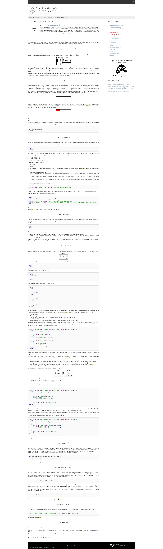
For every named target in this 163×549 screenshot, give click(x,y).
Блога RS (59, 27)
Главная (30, 17)
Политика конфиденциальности (36, 547)
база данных (113, 90)
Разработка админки (116, 40)
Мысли (111, 57)
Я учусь (111, 45)
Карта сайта (46, 547)
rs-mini (128, 86)
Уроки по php (113, 51)
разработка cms (125, 91)
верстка (110, 84)
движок (115, 91)
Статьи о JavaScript (114, 53)
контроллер (125, 90)
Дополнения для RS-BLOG (116, 47)
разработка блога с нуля (125, 84)
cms (120, 86)
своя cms (119, 90)
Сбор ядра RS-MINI (116, 27)
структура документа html (36, 537)
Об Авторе (31, 2)
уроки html (47, 537)
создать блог (116, 84)
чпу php (132, 86)
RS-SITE (120, 545)
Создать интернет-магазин (116, 25)
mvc (109, 88)
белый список (111, 86)
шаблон (123, 86)
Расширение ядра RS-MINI (117, 29)
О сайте (52, 547)
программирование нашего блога (49, 28)
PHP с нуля (113, 36)
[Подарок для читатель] (121, 69)
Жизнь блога (113, 49)
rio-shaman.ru (76, 545)
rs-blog (117, 86)
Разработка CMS (38, 17)
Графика (112, 55)
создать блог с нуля (125, 88)
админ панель (114, 88)
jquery (119, 91)
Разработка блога (115, 38)
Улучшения (113, 42)
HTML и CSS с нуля (48, 17)
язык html (92, 40)
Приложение (114, 30)
